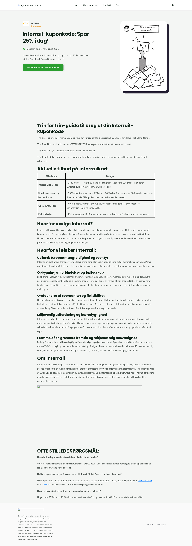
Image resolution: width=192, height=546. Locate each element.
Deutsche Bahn (145, 480)
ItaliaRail (46, 484)
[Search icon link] (173, 5)
